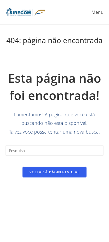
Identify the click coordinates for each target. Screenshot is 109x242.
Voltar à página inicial (54, 172)
